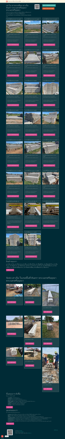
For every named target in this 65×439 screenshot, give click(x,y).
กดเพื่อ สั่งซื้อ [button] (9, 407)
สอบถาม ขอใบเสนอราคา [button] (13, 44)
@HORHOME (20, 430)
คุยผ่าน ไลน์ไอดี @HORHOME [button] (49, 5)
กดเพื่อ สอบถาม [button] (10, 270)
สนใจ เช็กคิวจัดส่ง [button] (11, 302)
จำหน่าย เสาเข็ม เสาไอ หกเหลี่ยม (14, 1)
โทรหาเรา (28, 1)
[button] (37, 6)
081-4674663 (22, 431)
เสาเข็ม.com (29, 433)
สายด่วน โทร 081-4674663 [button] (48, 8)
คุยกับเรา (23, 1)
